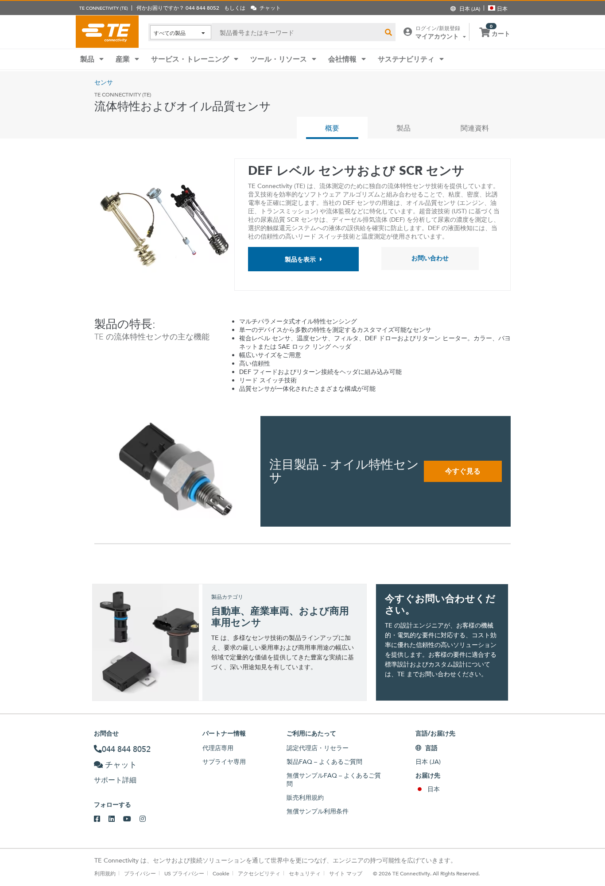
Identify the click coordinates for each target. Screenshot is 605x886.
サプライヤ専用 (224, 762)
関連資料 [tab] (475, 128)
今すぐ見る (463, 471)
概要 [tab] (332, 128)
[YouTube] (131, 819)
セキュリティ (305, 873)
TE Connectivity (107, 31)
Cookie (221, 873)
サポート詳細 (115, 780)
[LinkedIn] (116, 819)
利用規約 (105, 873)
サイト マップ (345, 873)
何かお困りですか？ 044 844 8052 (177, 7)
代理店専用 (217, 748)
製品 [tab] (403, 128)
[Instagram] (147, 819)
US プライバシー (184, 873)
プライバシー (140, 873)
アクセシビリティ (259, 873)
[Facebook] (101, 819)
